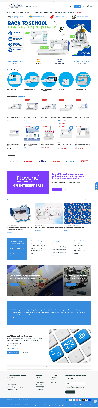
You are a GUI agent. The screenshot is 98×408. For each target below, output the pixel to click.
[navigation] (9, 38)
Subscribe (70, 392)
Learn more (14, 284)
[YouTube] (72, 378)
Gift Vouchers (39, 384)
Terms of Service (54, 382)
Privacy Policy (54, 377)
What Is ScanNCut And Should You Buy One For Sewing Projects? (20, 219)
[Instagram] (68, 378)
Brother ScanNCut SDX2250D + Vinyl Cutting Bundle (31, 145)
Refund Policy (54, 379)
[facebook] (65, 378)
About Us (38, 377)
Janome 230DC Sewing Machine (82, 144)
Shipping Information (40, 389)
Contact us (25, 352)
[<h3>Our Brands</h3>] (13, 161)
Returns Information (40, 386)
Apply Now (67, 189)
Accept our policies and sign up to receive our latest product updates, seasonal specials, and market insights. (75, 387)
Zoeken (70, 6)
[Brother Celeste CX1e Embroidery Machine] (49, 106)
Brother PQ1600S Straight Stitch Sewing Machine (65, 118)
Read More (57, 189)
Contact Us (77, 6)
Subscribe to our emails (70, 380)
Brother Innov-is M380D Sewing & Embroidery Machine (82, 118)
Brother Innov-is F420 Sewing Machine (13, 145)
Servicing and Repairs (40, 387)
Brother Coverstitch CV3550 (47, 144)
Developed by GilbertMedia (33, 399)
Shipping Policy (54, 380)
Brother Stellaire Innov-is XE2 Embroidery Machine (13, 118)
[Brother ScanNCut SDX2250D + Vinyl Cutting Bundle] (32, 133)
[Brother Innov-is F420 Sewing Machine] (15, 133)
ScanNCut (56, 12)
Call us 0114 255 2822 (13, 352)
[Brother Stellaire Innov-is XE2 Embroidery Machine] (15, 106)
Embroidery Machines (23, 12)
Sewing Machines (10, 12)
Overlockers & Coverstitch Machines (41, 12)
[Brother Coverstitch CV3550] (49, 133)
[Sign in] (84, 6)
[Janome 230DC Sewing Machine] (83, 133)
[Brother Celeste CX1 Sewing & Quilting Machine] (32, 106)
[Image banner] (49, 38)
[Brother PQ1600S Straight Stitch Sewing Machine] (66, 106)
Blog (37, 379)
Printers (63, 12)
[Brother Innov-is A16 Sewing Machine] (66, 133)
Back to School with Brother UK (77, 218)
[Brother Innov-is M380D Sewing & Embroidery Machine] (83, 106)
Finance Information (40, 382)
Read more (71, 284)
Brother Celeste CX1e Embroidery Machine (48, 118)
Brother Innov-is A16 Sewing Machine (64, 145)
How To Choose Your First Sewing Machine (49, 218)
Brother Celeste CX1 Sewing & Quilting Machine (30, 118)
